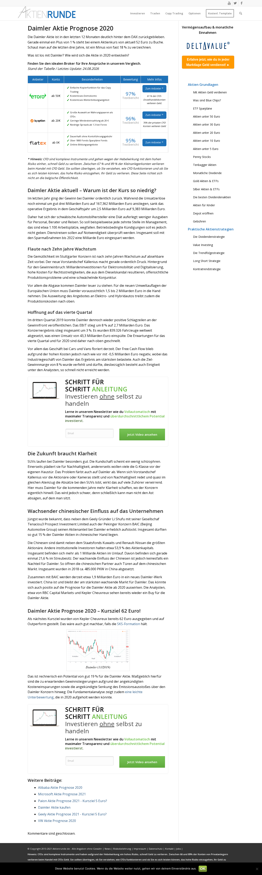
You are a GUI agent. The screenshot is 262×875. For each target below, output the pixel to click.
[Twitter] (235, 3)
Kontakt (169, 848)
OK (203, 869)
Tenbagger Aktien (204, 165)
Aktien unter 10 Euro (206, 141)
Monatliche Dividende (207, 173)
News (108, 848)
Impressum (140, 848)
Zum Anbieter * (154, 88)
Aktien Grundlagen (203, 84)
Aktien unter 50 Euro (206, 116)
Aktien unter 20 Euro (206, 133)
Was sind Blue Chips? (207, 100)
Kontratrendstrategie (207, 269)
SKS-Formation (128, 624)
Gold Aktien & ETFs (206, 181)
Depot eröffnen (203, 213)
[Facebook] (241, 3)
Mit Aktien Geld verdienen (210, 92)
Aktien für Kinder (204, 205)
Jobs (178, 848)
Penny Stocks (202, 157)
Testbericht (130, 98)
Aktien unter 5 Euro (205, 149)
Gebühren (199, 221)
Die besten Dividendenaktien (212, 197)
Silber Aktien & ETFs (206, 189)
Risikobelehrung (122, 848)
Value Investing (203, 245)
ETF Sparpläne (202, 108)
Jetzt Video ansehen (142, 434)
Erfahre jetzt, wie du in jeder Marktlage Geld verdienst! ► (208, 62)
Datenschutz (156, 848)
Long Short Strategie (206, 261)
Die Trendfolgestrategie (209, 253)
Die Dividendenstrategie (209, 237)
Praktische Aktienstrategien (211, 229)
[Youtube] (229, 3)
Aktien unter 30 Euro (206, 124)
